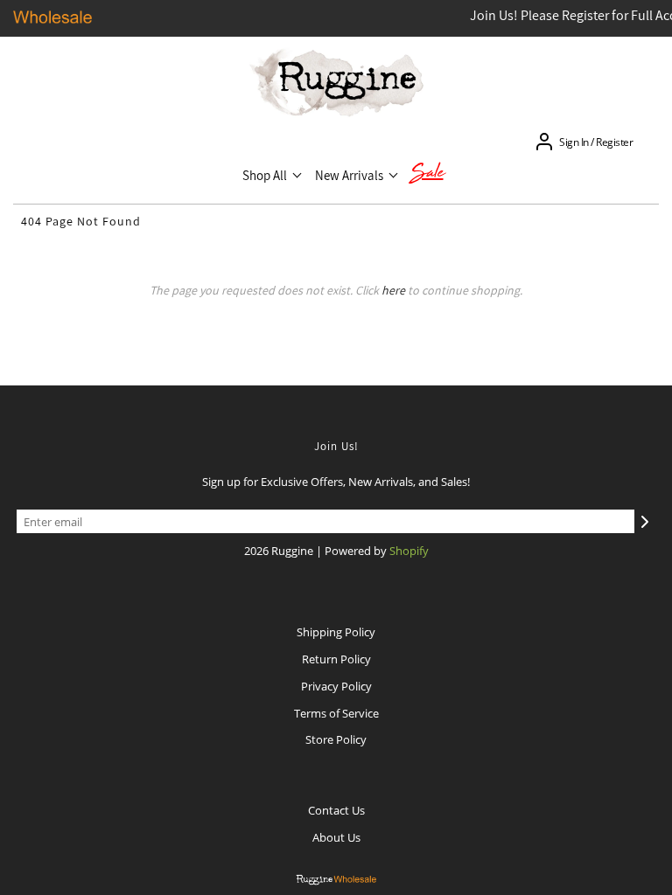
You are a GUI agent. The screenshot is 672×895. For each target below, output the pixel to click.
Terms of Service (336, 713)
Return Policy (336, 659)
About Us (336, 837)
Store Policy (336, 739)
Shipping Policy (336, 632)
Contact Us (336, 810)
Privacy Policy (336, 686)
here (393, 290)
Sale (427, 174)
